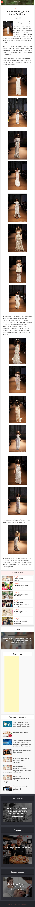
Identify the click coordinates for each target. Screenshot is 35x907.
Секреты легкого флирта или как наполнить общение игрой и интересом (17, 812)
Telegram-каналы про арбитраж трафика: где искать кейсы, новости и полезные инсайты (21, 725)
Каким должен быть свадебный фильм (20, 612)
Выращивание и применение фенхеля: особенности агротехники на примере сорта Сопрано (17, 769)
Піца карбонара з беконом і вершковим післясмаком (22, 752)
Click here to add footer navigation (17, 904)
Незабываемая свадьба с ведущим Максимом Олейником (22, 621)
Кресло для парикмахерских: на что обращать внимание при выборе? (17, 640)
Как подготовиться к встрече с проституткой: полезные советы (21, 734)
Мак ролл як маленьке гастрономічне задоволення (21, 760)
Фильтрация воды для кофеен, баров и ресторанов (21, 788)
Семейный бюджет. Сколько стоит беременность (17, 886)
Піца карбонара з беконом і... (17, 848)
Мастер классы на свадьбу (19, 579)
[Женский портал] (17, 2)
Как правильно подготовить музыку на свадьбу (21, 604)
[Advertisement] (11, 684)
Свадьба (17, 9)
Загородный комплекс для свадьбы (21, 594)
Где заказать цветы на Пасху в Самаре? (21, 586)
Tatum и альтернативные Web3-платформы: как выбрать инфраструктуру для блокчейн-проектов (22, 743)
